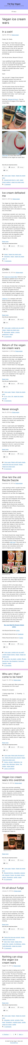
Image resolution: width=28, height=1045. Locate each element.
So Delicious (17, 944)
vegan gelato (10, 766)
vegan (12, 256)
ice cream (13, 659)
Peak (21, 1020)
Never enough (10, 409)
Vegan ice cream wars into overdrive (13, 779)
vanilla (15, 877)
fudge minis (18, 941)
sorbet (4, 877)
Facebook (20, 634)
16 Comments (8, 879)
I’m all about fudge (13, 887)
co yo (5, 396)
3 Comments (7, 336)
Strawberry (10, 877)
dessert (7, 875)
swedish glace (17, 1022)
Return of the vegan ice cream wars (13, 347)
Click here (5, 155)
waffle (14, 1024)
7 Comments (7, 261)
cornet (12, 1020)
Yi (6, 259)
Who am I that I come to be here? (12, 675)
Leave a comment (9, 768)
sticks (23, 944)
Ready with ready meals (18, 462)
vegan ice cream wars (17, 182)
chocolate (7, 256)
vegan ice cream (18, 396)
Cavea (6, 762)
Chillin (5, 269)
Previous (5, 1034)
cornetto (17, 1020)
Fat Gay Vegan (14, 4)
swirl (17, 180)
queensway (5, 334)
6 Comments (7, 469)
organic (11, 944)
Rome (17, 764)
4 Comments (7, 400)
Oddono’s (5, 298)
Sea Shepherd (13, 661)
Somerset (21, 661)
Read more (5, 241)
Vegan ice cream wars (14, 254)
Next (21, 1034)
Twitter (21, 638)
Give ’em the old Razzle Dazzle (11, 479)
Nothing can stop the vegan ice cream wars (12, 959)
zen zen (4, 398)
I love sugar (7, 175)
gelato (12, 332)
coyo (9, 396)
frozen (12, 875)
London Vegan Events (8, 654)
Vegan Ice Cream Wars (10, 277)
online (18, 630)
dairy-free (7, 659)
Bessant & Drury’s (13, 99)
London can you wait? (17, 328)
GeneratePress (14, 1042)
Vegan (13, 175)
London (17, 332)
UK (12, 396)
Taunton (4, 663)
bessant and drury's (10, 180)
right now (12, 542)
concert (10, 762)
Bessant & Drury (8, 873)
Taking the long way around (10, 464)
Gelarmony (17, 762)
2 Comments (7, 665)
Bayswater (7, 332)
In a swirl (7, 31)
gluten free (5, 944)
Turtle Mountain (6, 946)
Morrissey (12, 764)
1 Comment (7, 184)
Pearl (3, 1022)
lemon (23, 875)
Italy (7, 764)
